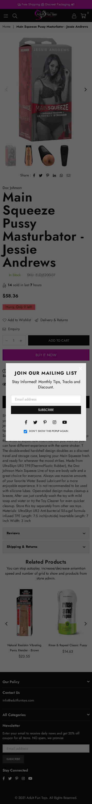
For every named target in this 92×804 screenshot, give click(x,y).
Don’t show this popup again (48, 431)
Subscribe (46, 409)
